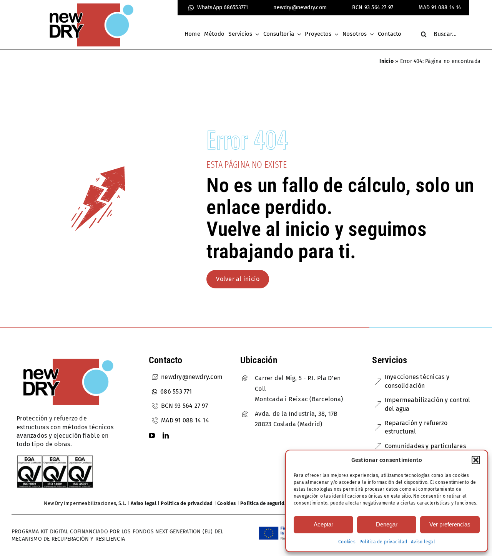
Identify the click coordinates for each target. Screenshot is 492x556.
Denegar (386, 524)
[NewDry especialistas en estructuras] (68, 358)
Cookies (347, 541)
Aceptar (323, 524)
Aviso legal (423, 541)
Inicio (386, 61)
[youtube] (152, 435)
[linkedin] (166, 435)
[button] (476, 460)
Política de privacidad (383, 541)
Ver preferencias (449, 524)
